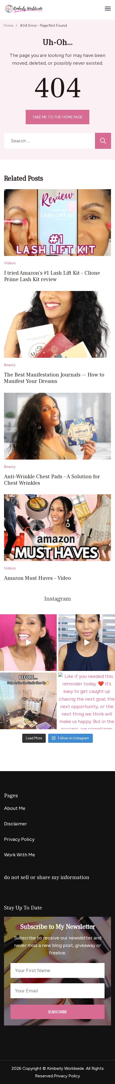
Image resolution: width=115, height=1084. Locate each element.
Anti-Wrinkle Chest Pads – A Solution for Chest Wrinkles (52, 480)
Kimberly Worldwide (65, 1068)
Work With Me (19, 855)
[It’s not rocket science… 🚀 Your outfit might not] (86, 642)
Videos (10, 263)
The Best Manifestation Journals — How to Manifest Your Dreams (54, 378)
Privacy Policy (19, 839)
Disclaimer (15, 824)
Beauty (10, 365)
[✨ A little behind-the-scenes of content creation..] (28, 701)
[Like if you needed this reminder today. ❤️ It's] (86, 701)
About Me (14, 808)
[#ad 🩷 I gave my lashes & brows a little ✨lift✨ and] (28, 642)
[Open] (108, 8)
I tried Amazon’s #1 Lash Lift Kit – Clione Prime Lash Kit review (52, 276)
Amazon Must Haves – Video (37, 578)
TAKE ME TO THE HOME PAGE (57, 117)
